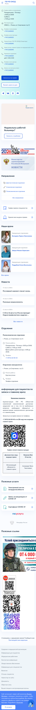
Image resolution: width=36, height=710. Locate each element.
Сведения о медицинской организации (13, 649)
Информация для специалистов (11, 667)
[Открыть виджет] (31, 703)
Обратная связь (6, 685)
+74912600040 (9, 43)
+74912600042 (9, 70)
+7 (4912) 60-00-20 (11, 358)
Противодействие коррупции (18, 640)
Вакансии (4, 670)
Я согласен (8, 707)
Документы (5, 681)
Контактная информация (9, 660)
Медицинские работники (9, 656)
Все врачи (5, 275)
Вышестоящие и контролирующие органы (15, 688)
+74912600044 (9, 64)
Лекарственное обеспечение (10, 663)
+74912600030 (9, 56)
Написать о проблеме (13, 136)
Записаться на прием (10, 78)
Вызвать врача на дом (10, 85)
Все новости (18, 321)
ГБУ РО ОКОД (10, 2)
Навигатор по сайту (7, 677)
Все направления (18, 198)
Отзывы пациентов (7, 674)
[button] (34, 2)
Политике (20, 702)
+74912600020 (9, 31)
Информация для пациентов (10, 653)
